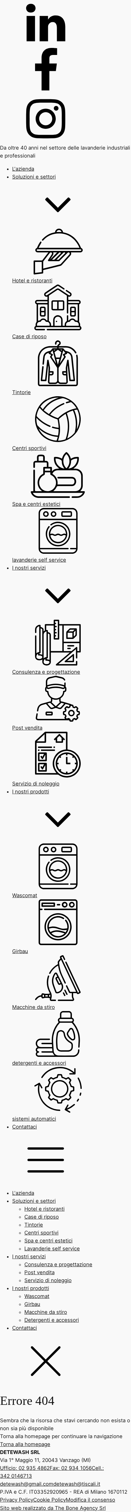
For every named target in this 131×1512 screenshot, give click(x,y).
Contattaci (24, 1328)
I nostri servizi (29, 1256)
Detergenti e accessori (51, 1320)
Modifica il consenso (90, 1500)
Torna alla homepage (25, 1444)
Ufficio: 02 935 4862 (25, 1468)
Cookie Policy (49, 1500)
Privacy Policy (16, 1500)
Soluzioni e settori (34, 1201)
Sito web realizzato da (53, 1508)
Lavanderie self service (52, 1248)
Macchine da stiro (45, 1312)
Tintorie (33, 1225)
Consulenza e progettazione (58, 1264)
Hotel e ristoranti (44, 1209)
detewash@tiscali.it (76, 1484)
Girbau (32, 1304)
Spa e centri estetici (48, 1241)
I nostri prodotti (30, 1288)
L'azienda (23, 1193)
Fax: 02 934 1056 (71, 1468)
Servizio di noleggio (48, 1280)
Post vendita (39, 1272)
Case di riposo (41, 1217)
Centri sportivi (41, 1233)
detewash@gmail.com (26, 1484)
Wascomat (36, 1296)
